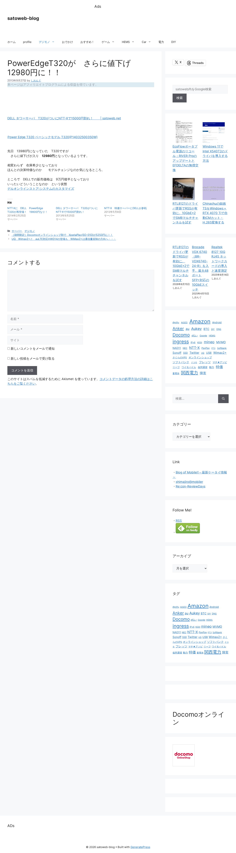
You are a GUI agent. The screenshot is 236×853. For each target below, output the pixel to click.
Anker (178, 328)
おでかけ (67, 42)
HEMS (126, 42)
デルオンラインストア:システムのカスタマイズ (40, 188)
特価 (219, 367)
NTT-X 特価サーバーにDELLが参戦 (125, 208)
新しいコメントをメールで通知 (33, 348)
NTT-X (194, 348)
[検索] (223, 398)
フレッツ (205, 362)
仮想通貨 (202, 367)
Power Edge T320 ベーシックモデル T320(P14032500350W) (53, 137)
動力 (211, 367)
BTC (206, 329)
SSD (185, 352)
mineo (209, 342)
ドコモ (194, 362)
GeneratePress (140, 847)
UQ (202, 353)
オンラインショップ (200, 357)
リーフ (176, 367)
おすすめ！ (87, 42)
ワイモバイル (189, 367)
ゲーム (106, 42)
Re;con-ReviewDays (190, 486)
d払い (195, 335)
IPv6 (193, 342)
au (187, 329)
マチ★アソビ (220, 362)
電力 (161, 42)
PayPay (206, 348)
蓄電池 (176, 373)
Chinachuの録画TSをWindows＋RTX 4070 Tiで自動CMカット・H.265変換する (215, 213)
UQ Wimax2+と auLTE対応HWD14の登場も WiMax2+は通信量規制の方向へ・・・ (64, 238)
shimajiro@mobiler (189, 482)
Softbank (222, 348)
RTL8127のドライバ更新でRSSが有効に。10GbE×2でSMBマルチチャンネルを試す (185, 213)
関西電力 (189, 372)
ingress (181, 341)
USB (208, 352)
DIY (173, 42)
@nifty (176, 322)
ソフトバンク (181, 362)
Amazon (199, 321)
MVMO (221, 342)
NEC (185, 348)
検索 (179, 98)
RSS (179, 520)
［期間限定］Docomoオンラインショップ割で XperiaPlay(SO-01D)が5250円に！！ (62, 234)
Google (203, 335)
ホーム (11, 42)
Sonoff (177, 352)
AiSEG (184, 322)
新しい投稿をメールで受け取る (33, 358)
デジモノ (44, 42)
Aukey (196, 328)
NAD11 (177, 347)
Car (144, 42)
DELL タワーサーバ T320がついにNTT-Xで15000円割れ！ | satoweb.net (64, 118)
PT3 (213, 348)
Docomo (181, 335)
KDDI (199, 342)
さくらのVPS (180, 357)
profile (27, 42)
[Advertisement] (161, 23)
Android (217, 322)
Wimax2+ (219, 352)
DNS (218, 329)
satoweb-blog (23, 18)
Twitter (194, 352)
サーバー (17, 231)
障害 (203, 373)
